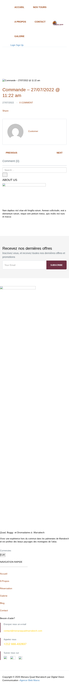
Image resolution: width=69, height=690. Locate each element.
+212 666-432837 (15, 644)
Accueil (19, 7)
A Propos (20, 21)
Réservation (6, 588)
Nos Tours (39, 7)
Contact (40, 21)
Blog (2, 603)
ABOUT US (9, 179)
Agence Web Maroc (30, 680)
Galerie (19, 36)
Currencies (5, 550)
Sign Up (19, 45)
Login (12, 45)
